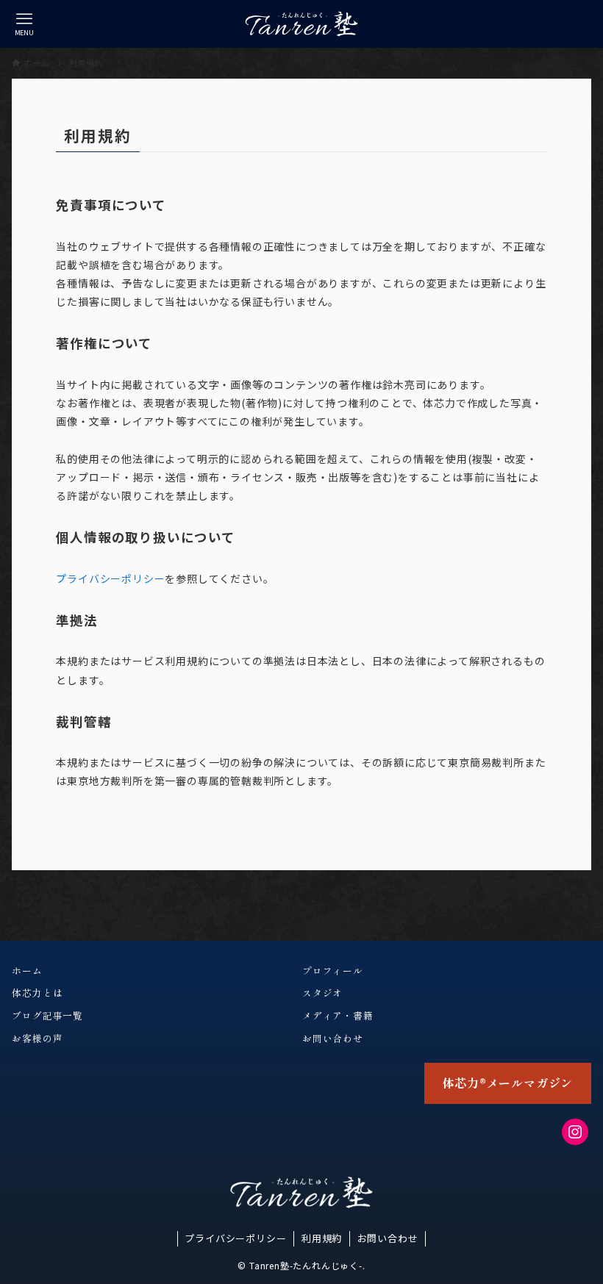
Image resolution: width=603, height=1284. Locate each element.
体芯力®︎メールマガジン (507, 1082)
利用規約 (322, 1238)
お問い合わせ (387, 1238)
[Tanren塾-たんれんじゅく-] (301, 24)
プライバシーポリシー (110, 578)
